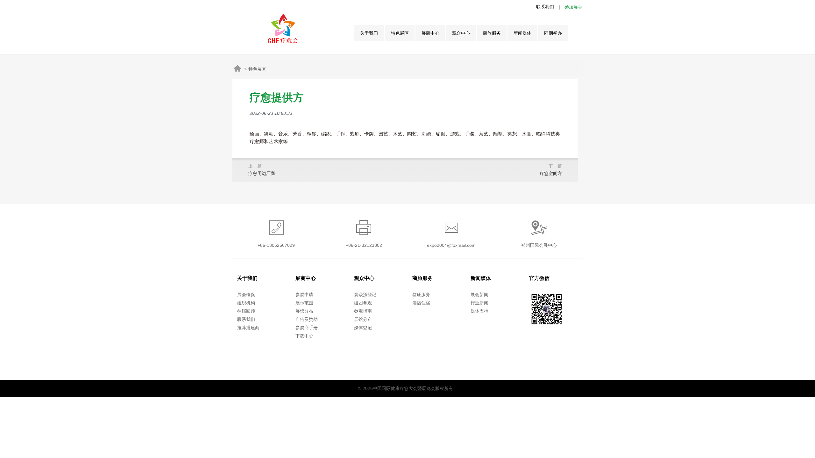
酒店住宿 (421, 302)
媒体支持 (479, 311)
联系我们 (545, 6)
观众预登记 (365, 294)
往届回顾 (246, 311)
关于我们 (369, 33)
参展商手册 (306, 327)
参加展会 (573, 7)
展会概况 (246, 294)
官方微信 (539, 278)
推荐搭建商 (248, 327)
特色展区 (400, 33)
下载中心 (304, 335)
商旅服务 (492, 33)
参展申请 (304, 294)
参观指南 (363, 311)
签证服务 (421, 294)
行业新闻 (479, 302)
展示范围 (304, 302)
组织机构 (246, 302)
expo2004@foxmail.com (451, 245)
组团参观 (363, 302)
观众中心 (461, 33)
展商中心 (430, 33)
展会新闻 (479, 294)
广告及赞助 (306, 319)
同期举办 (553, 33)
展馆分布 (304, 311)
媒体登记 (363, 327)
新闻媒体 (522, 33)
